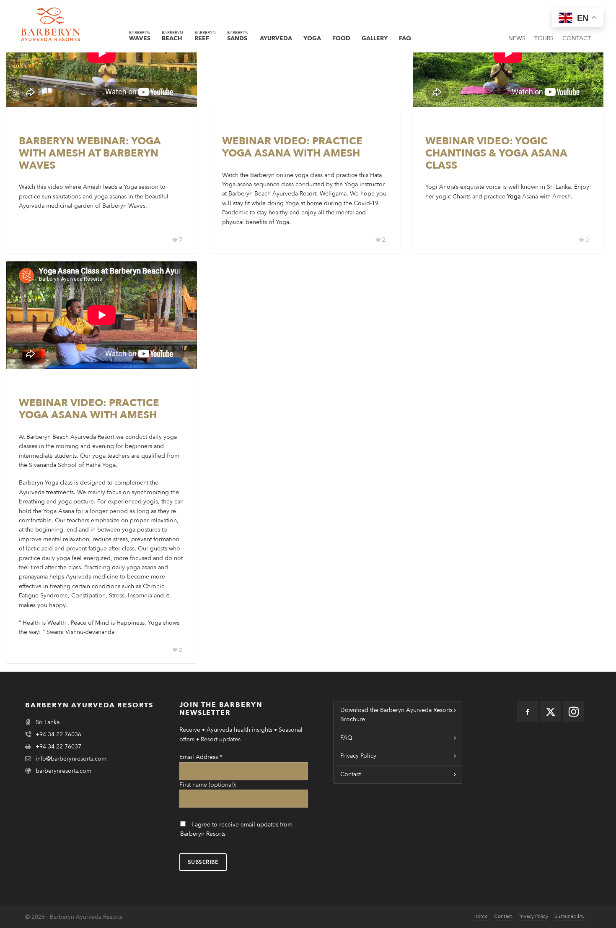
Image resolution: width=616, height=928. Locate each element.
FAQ (346, 738)
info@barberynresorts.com (71, 759)
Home (481, 916)
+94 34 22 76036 (58, 734)
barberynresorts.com (63, 771)
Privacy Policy (358, 756)
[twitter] (550, 711)
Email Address (200, 757)
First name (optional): (207, 785)
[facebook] (527, 711)
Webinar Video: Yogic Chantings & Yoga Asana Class (496, 153)
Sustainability (569, 916)
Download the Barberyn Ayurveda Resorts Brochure (396, 714)
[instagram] (573, 711)
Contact (350, 774)
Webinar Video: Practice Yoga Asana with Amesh (292, 147)
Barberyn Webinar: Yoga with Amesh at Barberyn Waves (90, 153)
